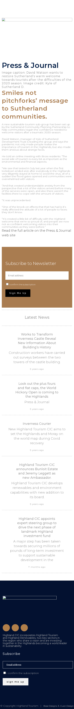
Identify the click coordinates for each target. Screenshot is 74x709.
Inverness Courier (37, 424)
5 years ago (37, 369)
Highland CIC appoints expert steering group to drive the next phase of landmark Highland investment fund (37, 527)
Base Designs (50, 706)
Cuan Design (67, 706)
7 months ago (36, 567)
